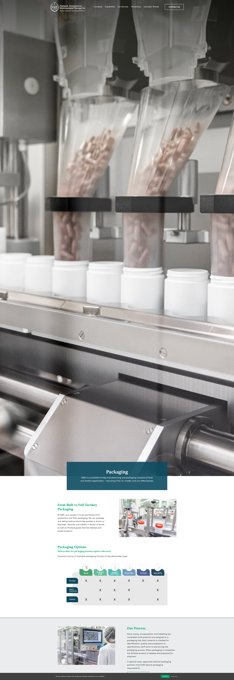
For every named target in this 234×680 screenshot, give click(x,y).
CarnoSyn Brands (151, 7)
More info (174, 676)
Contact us (174, 7)
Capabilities (110, 7)
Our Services (123, 7)
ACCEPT (165, 676)
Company (98, 7)
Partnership (136, 7)
